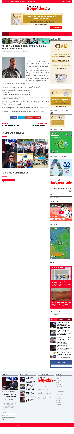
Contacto (58, 34)
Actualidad (60, 377)
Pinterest (37, 117)
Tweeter (22, 117)
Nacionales (13, 34)
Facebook (14, 117)
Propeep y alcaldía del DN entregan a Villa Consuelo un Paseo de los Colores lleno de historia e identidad (64, 332)
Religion (59, 398)
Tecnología (60, 402)
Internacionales (38, 34)
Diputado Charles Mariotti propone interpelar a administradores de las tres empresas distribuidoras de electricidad (28, 1)
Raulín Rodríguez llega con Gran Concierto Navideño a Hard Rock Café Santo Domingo (64, 347)
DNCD (58, 382)
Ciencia (59, 380)
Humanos (59, 390)
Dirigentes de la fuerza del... (40, 126)
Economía (59, 386)
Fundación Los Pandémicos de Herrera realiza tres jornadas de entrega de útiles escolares (64, 354)
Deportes (22, 34)
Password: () (5, 415)
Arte (58, 378)
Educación (59, 388)
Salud (29, 34)
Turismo (59, 404)
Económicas (50, 34)
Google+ (29, 117)
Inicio (6, 34)
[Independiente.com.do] (47, 382)
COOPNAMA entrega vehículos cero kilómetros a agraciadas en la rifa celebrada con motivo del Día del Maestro (64, 340)
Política (59, 396)
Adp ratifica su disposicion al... (11, 126)
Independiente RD (27, 425)
